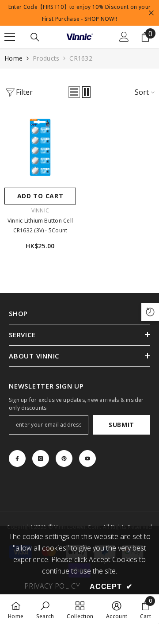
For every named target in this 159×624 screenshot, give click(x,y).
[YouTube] (87, 458)
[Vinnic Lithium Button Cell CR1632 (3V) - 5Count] (40, 147)
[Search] (35, 37)
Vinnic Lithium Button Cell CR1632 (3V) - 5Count (40, 225)
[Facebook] (17, 458)
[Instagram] (40, 458)
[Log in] (124, 37)
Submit (121, 424)
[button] (74, 92)
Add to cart (40, 196)
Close (151, 13)
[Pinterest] (64, 458)
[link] (45, 609)
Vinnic (40, 210)
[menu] (9, 36)
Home (13, 58)
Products (46, 58)
